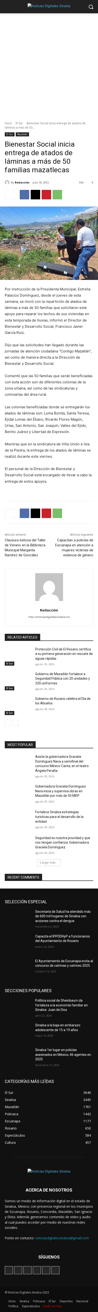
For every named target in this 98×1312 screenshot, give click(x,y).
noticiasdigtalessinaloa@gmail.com (62, 1238)
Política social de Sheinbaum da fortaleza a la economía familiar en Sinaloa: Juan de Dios (61, 1005)
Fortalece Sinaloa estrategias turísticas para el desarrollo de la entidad (59, 816)
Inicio (8, 123)
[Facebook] (24, 194)
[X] (35, 194)
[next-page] (15, 723)
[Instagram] (18, 1270)
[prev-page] (8, 723)
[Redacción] (8, 182)
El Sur (19, 123)
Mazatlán (22, 134)
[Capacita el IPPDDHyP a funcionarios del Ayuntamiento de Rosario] (18, 943)
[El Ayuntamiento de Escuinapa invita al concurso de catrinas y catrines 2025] (18, 968)
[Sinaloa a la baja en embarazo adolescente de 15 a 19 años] (18, 1032)
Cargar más (47, 862)
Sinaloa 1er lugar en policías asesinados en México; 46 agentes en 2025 (63, 1054)
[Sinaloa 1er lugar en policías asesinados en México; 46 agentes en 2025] (18, 1057)
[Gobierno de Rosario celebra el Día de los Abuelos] (18, 706)
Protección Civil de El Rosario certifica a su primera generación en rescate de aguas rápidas (64, 653)
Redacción (22, 182)
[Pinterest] (46, 194)
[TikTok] (27, 1270)
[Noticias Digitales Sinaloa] (48, 5)
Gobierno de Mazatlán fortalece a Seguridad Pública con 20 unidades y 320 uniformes (62, 678)
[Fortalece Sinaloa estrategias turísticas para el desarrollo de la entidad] (18, 819)
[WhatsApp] (57, 194)
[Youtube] (55, 1270)
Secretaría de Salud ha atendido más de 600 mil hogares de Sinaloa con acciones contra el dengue (63, 916)
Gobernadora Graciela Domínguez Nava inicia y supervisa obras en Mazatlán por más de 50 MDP (60, 791)
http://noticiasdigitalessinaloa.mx (49, 617)
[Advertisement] (49, 65)
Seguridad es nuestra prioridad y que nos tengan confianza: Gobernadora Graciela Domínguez (62, 842)
